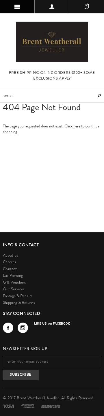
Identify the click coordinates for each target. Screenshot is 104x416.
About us (10, 256)
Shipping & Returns (19, 303)
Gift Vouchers (14, 283)
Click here (72, 127)
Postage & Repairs (18, 296)
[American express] (28, 406)
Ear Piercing (13, 276)
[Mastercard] (50, 406)
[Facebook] (8, 328)
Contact (10, 269)
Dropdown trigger (52, 6)
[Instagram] (23, 328)
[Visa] (9, 406)
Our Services (13, 289)
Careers (9, 262)
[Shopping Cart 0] (86, 6)
